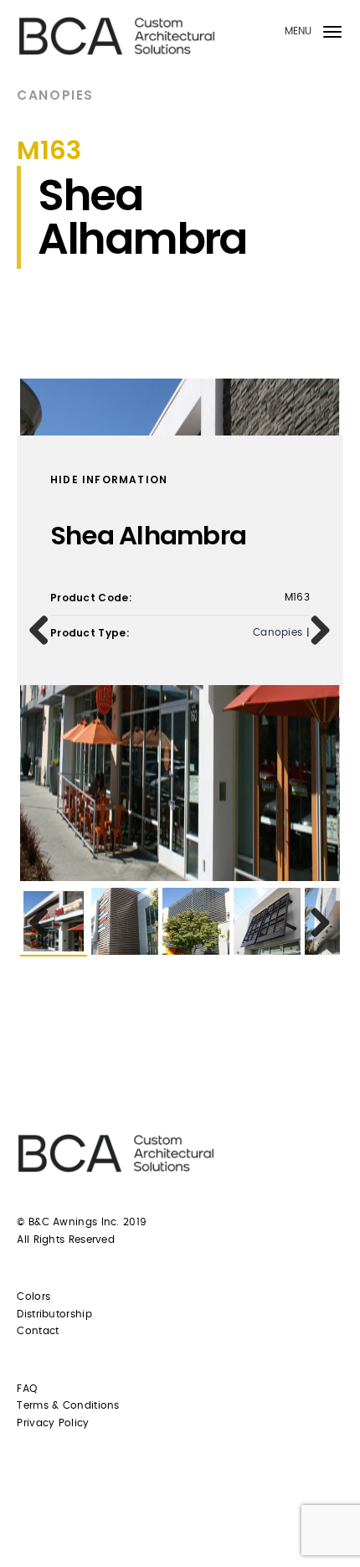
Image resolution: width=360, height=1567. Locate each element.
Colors (33, 1296)
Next (315, 630)
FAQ (27, 1389)
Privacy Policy (53, 1423)
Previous (45, 630)
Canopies (55, 95)
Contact (38, 1331)
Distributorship (54, 1314)
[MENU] (332, 35)
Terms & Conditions (68, 1405)
